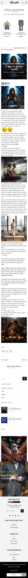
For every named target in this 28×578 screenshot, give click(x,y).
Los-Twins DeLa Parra (15, 409)
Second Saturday (14, 527)
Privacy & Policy (14, 570)
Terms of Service (14, 541)
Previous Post (4, 360)
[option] (7, 29)
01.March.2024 (17, 72)
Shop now (6, 485)
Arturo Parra (8, 72)
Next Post (24, 360)
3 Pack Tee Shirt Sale (6, 388)
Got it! (14, 575)
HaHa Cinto (9, 48)
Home (2, 48)
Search (14, 538)
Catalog (3, 394)
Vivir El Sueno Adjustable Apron (7, 33)
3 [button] (15, 493)
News (2, 398)
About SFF (14, 525)
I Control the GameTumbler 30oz (21, 33)
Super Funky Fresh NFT (15, 419)
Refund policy (14, 543)
